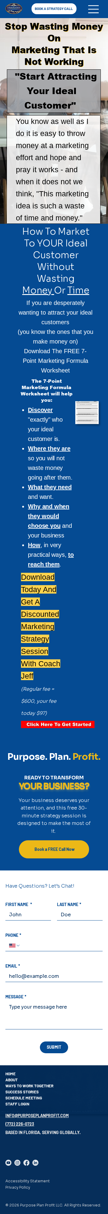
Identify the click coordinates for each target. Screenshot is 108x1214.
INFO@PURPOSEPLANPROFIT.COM (37, 1115)
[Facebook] (26, 1163)
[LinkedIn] (35, 1163)
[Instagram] (17, 1163)
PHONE (13, 935)
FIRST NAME (18, 904)
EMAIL (12, 965)
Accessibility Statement (27, 1181)
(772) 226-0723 (19, 1124)
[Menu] (93, 9)
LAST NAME (69, 904)
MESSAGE (15, 996)
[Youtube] (8, 1163)
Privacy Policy (17, 1187)
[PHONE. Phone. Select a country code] (14, 945)
